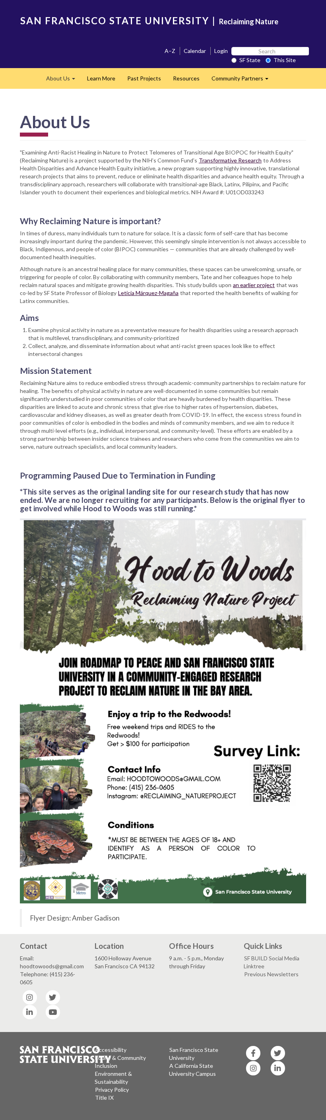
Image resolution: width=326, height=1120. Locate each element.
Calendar (195, 50)
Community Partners (243, 80)
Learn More (101, 78)
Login (221, 50)
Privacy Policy (112, 1089)
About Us (63, 80)
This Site (285, 60)
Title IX (104, 1097)
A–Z (170, 50)
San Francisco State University (193, 1053)
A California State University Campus (192, 1069)
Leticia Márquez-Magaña (148, 292)
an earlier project (254, 284)
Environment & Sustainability (113, 1077)
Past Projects (144, 78)
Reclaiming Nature (248, 21)
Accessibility (110, 1049)
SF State (249, 60)
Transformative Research (230, 160)
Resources (186, 78)
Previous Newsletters (271, 974)
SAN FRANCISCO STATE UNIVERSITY (114, 20)
